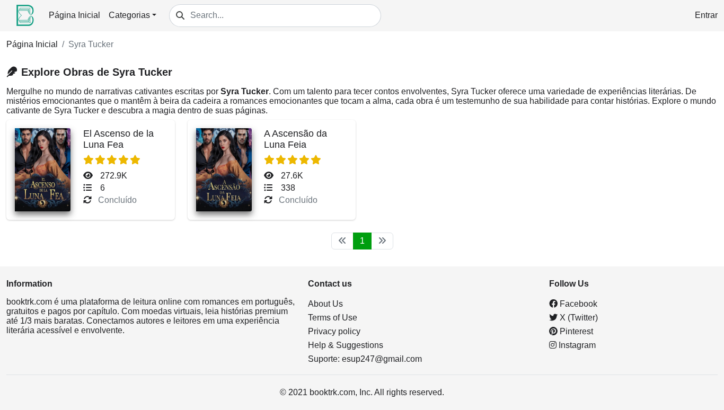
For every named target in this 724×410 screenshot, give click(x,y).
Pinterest (575, 331)
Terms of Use (332, 317)
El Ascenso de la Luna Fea (118, 139)
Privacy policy (334, 331)
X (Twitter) (578, 317)
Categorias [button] (129, 15)
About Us (325, 303)
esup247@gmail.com (382, 358)
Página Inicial (74, 15)
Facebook (577, 303)
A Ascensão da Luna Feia (295, 139)
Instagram (576, 345)
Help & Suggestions (345, 345)
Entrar (706, 15)
